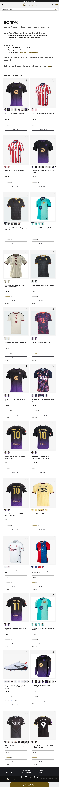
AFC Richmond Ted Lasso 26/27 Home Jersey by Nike (42, 571)
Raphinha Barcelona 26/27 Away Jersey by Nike (15, 628)
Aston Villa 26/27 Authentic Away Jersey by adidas (16, 228)
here (49, 66)
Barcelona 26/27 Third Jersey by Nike (42, 228)
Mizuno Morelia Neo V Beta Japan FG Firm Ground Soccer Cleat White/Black (15, 686)
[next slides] (28, 109)
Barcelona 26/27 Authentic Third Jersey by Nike (43, 628)
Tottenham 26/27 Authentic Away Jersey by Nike (43, 400)
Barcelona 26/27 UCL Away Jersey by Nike (15, 400)
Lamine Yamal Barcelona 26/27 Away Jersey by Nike (15, 457)
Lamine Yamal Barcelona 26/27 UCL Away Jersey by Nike (14, 514)
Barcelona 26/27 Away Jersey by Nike (15, 113)
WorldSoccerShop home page (29, 52)
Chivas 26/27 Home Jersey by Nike (14, 170)
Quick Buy (15, 129)
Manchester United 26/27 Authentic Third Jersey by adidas (14, 285)
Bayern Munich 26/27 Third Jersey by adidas (42, 343)
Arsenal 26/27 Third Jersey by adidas (42, 513)
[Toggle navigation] (2, 5)
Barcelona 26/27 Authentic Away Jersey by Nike (43, 171)
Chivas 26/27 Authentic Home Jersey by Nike (43, 114)
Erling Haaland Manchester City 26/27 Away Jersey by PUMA (42, 746)
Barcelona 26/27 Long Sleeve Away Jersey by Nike (41, 686)
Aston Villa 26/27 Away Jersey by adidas (43, 285)
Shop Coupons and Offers (29, 1)
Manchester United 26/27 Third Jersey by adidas (15, 343)
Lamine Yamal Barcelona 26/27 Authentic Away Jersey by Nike (40, 457)
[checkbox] (26, 80)
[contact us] (12, 780)
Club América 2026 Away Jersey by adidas (14, 746)
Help (7, 770)
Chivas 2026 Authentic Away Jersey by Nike (15, 571)
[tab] (13, 770)
